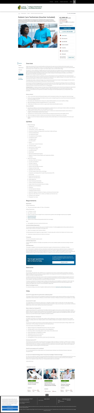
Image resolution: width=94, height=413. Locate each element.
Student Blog (68, 400)
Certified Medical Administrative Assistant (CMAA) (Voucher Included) (50, 384)
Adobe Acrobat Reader (32, 217)
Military (59, 400)
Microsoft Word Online (32, 216)
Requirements (21, 67)
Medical (28, 13)
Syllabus (20, 65)
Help (58, 402)
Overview (20, 63)
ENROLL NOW (67, 28)
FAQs (28, 291)
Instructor (20, 69)
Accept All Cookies (10, 406)
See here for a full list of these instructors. (63, 287)
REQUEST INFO (71, 57)
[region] (10, 404)
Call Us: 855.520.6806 (71, 13)
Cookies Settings (10, 409)
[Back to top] (47, 398)
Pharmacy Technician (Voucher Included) (65, 385)
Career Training (41, 400)
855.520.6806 (20, 79)
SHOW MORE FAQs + (30, 361)
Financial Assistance (61, 401)
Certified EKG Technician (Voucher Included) (33, 383)
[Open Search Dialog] (74, 2)
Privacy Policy (48, 410)
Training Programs (23, 13)
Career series (64, 35)
